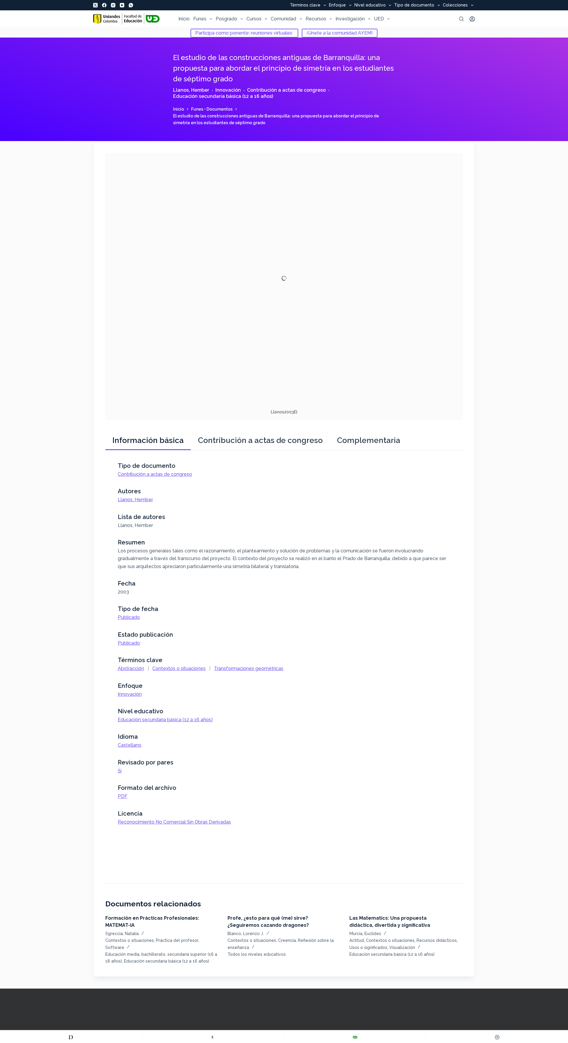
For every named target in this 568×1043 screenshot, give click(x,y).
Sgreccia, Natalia (122, 933)
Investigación (350, 19)
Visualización (402, 947)
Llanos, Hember (191, 90)
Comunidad (283, 19)
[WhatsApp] (131, 5)
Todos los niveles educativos (256, 954)
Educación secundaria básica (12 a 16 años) (223, 96)
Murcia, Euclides (365, 933)
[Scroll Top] (497, 1037)
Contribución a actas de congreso (286, 90)
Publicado (129, 617)
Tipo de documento (414, 5)
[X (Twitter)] (95, 5)
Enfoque (337, 5)
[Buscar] (461, 19)
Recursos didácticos (437, 940)
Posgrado (226, 19)
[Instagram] (113, 5)
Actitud (356, 940)
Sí (120, 771)
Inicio (184, 19)
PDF (123, 796)
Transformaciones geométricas (248, 668)
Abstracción (131, 668)
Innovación (228, 90)
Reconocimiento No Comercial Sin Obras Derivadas (174, 822)
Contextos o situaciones (179, 668)
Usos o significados (368, 947)
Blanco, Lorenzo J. (245, 933)
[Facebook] (104, 5)
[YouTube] (122, 5)
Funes (199, 19)
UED (379, 19)
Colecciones (455, 5)
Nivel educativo (370, 5)
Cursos (254, 19)
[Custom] (71, 1037)
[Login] (472, 19)
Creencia (287, 940)
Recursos (316, 19)
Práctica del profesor (177, 940)
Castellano (129, 745)
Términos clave (305, 5)
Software (114, 947)
